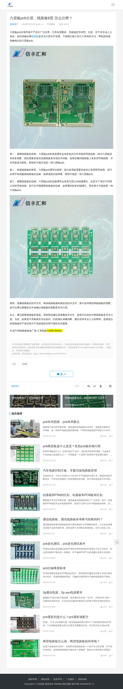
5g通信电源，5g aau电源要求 (62, 592)
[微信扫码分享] (88, 386)
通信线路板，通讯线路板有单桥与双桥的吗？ (73, 519)
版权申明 (32, 679)
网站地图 (67, 683)
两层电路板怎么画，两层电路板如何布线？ (71, 641)
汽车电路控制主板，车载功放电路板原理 (70, 470)
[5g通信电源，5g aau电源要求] (25, 599)
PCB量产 (15, 447)
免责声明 (57, 679)
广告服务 (70, 679)
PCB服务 (51, 24)
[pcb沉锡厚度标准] (25, 575)
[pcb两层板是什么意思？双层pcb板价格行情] (25, 453)
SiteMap (58, 683)
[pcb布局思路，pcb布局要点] (25, 429)
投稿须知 (82, 679)
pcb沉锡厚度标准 (54, 568)
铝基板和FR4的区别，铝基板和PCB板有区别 (72, 495)
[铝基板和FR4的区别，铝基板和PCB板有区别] (25, 502)
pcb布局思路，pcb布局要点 (61, 422)
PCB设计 (15, 423)
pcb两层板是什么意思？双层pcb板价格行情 (71, 446)
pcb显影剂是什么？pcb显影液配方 (65, 617)
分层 (14, 363)
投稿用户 (14, 24)
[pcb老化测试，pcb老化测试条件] (25, 550)
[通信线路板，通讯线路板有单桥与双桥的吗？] (25, 526)
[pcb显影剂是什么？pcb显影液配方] (25, 624)
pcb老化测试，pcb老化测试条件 (64, 543)
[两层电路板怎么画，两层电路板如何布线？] (25, 648)
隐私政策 (45, 679)
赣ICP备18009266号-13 (83, 683)
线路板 (35, 36)
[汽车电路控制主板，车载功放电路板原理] (25, 477)
